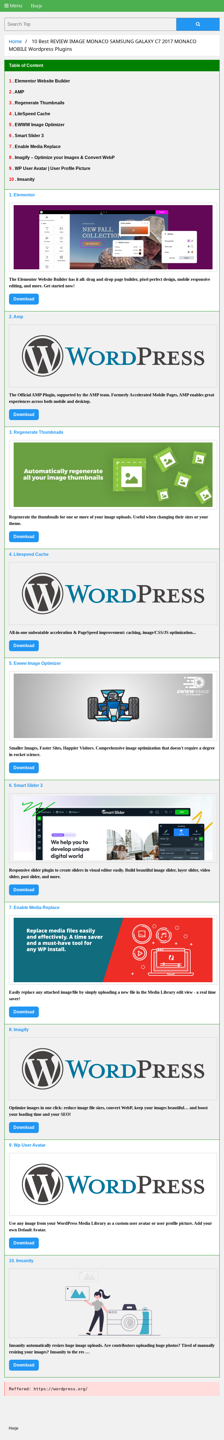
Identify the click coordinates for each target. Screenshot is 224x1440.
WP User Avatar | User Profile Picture (52, 168)
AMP (19, 92)
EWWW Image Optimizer (39, 124)
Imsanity (25, 179)
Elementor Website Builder (42, 81)
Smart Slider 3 (29, 135)
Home (15, 41)
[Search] (198, 24)
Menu (15, 5)
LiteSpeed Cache (32, 113)
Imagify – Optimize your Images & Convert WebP (64, 157)
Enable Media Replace (37, 146)
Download (23, 299)
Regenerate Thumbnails (39, 103)
